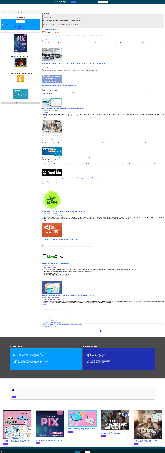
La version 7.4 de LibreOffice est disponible (49, 326)
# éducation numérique (52, 299)
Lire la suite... (44, 45)
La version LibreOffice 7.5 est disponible (55, 263)
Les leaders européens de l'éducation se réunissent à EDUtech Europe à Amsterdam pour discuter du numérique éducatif (77, 35)
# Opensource (51, 215)
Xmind (60, 115)
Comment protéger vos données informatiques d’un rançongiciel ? (53, 311)
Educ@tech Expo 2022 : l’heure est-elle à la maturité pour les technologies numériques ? (56, 318)
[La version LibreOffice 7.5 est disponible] (53, 256)
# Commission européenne (58, 161)
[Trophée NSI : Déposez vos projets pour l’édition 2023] (52, 230)
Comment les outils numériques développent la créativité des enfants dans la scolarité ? (56, 309)
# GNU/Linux (60, 215)
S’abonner (20, 28)
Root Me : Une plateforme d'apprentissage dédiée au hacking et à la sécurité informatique (72, 178)
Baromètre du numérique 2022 (52, 135)
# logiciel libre (45, 215)
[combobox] (103, 2)
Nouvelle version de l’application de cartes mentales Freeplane (63, 108)
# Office (49, 267)
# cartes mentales (45, 112)
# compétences (45, 161)
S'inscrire (21, 12)
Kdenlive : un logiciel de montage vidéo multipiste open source (52, 322)
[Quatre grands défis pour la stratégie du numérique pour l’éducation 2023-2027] (52, 287)
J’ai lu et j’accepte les (21, 26)
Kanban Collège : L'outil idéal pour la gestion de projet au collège (58, 15)
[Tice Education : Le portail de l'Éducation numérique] (60, 2)
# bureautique (54, 267)
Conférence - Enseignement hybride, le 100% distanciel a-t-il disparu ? (53, 320)
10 (109, 330)
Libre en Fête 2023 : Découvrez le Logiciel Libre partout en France (64, 211)
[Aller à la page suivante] (111, 331)
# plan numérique (59, 299)
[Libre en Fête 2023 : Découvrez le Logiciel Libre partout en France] (52, 199)
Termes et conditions (24, 26)
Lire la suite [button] (38, 442)
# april (55, 215)
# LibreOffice (44, 267)
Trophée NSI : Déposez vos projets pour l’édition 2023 (60, 239)
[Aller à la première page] (93, 331)
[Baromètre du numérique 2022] (52, 126)
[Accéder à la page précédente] (95, 331)
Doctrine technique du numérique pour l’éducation (59, 85)
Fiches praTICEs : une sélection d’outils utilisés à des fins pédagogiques (54, 316)
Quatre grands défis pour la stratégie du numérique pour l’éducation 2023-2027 (68, 295)
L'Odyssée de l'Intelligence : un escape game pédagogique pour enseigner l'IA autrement (62, 24)
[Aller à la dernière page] (113, 331)
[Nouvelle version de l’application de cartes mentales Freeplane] (52, 102)
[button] (1, 452)
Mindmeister (64, 115)
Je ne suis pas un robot (7, 24)
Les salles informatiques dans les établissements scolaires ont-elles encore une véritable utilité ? (74, 63)
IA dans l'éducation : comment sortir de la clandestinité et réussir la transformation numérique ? (63, 20)
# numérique (51, 161)
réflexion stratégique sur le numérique (48, 302)
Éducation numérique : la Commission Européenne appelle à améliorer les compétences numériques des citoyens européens (83, 158)
